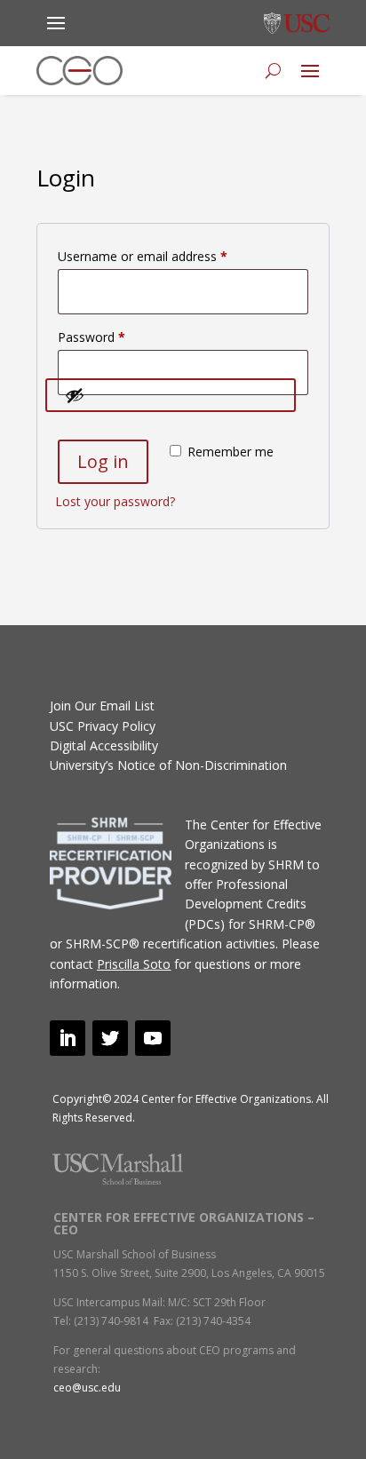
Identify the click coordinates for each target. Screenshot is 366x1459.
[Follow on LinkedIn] (67, 1038)
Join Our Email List (102, 705)
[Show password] (170, 395)
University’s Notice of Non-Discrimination (168, 765)
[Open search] (273, 71)
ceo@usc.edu (87, 1387)
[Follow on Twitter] (110, 1038)
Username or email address (167, 256)
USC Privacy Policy (102, 726)
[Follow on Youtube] (153, 1038)
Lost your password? (115, 501)
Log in (103, 461)
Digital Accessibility (104, 745)
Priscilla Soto (134, 963)
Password (116, 336)
